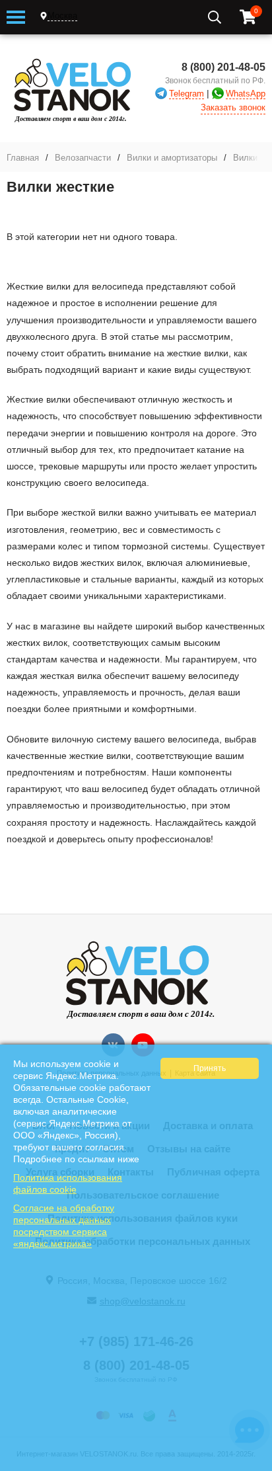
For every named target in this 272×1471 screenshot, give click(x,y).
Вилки (245, 157)
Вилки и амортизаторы (172, 157)
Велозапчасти (83, 157)
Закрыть (253, 1464)
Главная (23, 157)
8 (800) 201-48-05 (223, 67)
